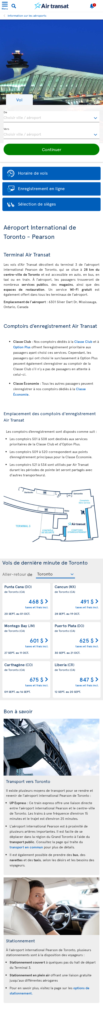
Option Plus (21, 347)
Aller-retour (14, 574)
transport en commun (26, 847)
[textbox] (51, 117)
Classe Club (83, 341)
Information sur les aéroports (27, 15)
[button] (19, 99)
